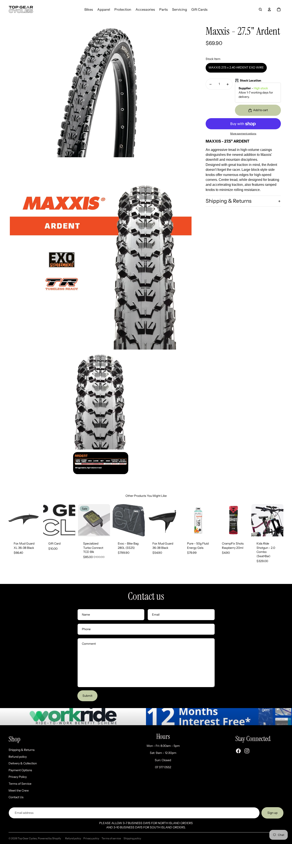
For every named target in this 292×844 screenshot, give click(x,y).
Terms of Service (20, 784)
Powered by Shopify (49, 838)
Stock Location (250, 80)
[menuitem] (88, 9)
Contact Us (16, 797)
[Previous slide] (12, 520)
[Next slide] (37, 520)
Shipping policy (132, 838)
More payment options (243, 133)
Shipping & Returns (228, 201)
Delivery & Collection (23, 763)
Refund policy (18, 757)
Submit (87, 696)
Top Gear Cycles (27, 838)
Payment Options (20, 770)
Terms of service (111, 838)
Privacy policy (91, 838)
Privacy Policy (18, 777)
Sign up (272, 813)
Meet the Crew (19, 790)
